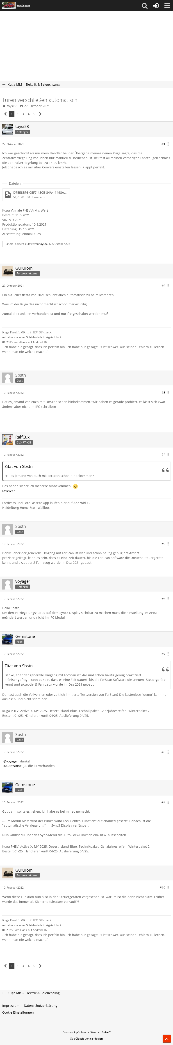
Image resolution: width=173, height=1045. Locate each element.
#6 (163, 599)
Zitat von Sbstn (19, 466)
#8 (163, 752)
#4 (163, 454)
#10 (162, 887)
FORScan (9, 491)
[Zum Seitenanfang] (167, 1039)
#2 (163, 285)
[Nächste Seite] (40, 114)
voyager (12, 761)
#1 (163, 144)
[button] (144, 5)
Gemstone (14, 766)
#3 (163, 392)
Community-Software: (87, 1032)
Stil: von (86, 1038)
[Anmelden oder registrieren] (155, 5)
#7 (163, 654)
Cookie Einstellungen (18, 1012)
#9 (163, 802)
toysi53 (12, 106)
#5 (163, 544)
